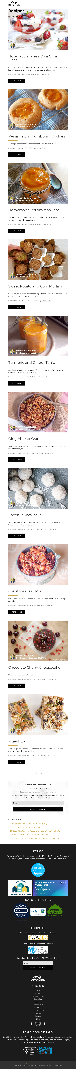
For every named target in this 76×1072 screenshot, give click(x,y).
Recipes (38, 1016)
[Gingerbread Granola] (38, 412)
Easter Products (38, 1005)
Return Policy (50, 1063)
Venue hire (38, 1013)
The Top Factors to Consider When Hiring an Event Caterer (35, 838)
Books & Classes (38, 1010)
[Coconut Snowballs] (38, 488)
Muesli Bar (17, 741)
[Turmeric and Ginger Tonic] (38, 336)
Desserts (38, 993)
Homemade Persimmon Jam (33, 210)
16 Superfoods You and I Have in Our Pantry (28, 824)
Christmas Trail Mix (24, 591)
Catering (38, 1007)
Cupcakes (38, 999)
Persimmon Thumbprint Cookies (36, 136)
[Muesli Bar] (38, 714)
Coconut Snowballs (24, 515)
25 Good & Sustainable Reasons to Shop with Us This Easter (35, 831)
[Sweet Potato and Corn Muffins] (38, 259)
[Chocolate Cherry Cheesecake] (38, 641)
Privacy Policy (27, 1063)
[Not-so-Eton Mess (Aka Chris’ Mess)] (38, 29)
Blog (38, 1019)
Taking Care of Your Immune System (26, 827)
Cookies (38, 1002)
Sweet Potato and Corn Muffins (35, 286)
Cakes (38, 990)
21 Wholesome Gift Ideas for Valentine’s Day (29, 835)
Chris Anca (31, 44)
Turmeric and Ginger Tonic (31, 362)
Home (11, 16)
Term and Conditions (38, 1063)
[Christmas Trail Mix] (38, 564)
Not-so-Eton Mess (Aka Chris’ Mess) (33, 58)
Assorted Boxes (38, 996)
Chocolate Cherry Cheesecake (34, 667)
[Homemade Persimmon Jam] (38, 183)
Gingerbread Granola (26, 439)
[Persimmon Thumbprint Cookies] (38, 109)
